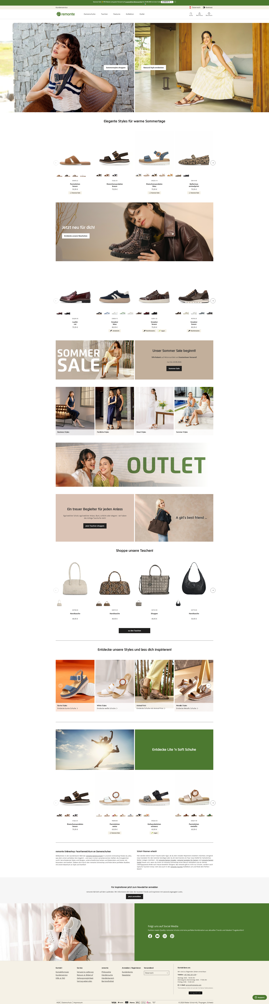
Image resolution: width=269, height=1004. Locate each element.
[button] (191, 14)
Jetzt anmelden (134, 896)
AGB (58, 1002)
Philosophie (106, 972)
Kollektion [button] (130, 14)
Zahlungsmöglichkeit (85, 978)
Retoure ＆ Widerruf (85, 975)
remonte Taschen (177, 867)
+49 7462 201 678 (190, 975)
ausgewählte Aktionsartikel (133, 2)
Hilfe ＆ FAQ (60, 978)
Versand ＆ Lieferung (85, 972)
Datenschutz (67, 1002)
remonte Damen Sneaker (167, 860)
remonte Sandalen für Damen (187, 860)
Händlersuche (107, 975)
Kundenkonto (127, 972)
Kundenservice (61, 7)
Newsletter (126, 975)
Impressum (78, 1002)
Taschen (104, 14)
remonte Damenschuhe (94, 856)
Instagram (164, 935)
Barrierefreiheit (108, 981)
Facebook (149, 935)
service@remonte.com (193, 985)
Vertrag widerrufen (84, 981)
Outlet (142, 14)
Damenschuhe (89, 14)
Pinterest (171, 935)
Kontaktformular (62, 972)
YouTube (157, 935)
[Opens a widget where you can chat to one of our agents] (259, 997)
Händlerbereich (108, 978)
